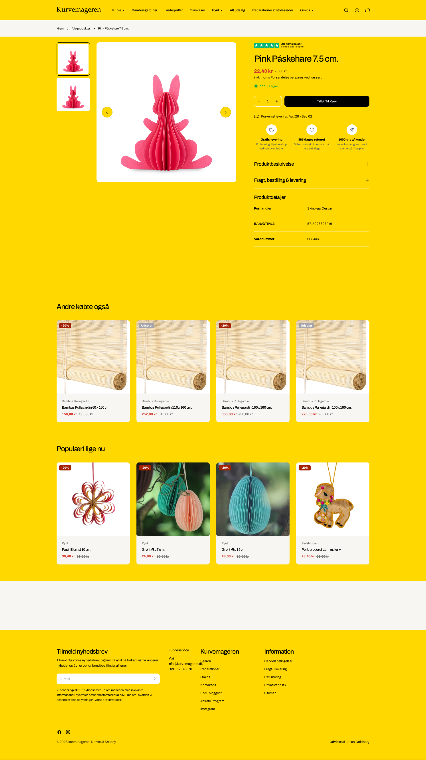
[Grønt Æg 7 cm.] (173, 499)
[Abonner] (154, 679)
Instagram (207, 709)
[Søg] (346, 10)
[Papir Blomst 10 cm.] (93, 499)
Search (205, 661)
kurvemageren (78, 742)
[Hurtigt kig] (123, 330)
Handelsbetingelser (278, 661)
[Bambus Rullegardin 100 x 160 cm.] (332, 357)
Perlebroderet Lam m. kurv (321, 549)
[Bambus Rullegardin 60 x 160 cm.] (93, 357)
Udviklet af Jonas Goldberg (349, 742)
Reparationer (209, 669)
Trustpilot (359, 148)
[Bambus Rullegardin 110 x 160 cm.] (173, 357)
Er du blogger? (211, 693)
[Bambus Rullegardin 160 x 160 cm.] (253, 357)
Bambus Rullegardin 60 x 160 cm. (86, 407)
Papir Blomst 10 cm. (76, 549)
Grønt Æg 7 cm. (153, 549)
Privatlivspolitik (275, 685)
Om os (205, 677)
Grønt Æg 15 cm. (234, 549)
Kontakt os (208, 685)
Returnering (272, 677)
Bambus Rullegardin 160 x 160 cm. (247, 407)
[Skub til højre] (225, 112)
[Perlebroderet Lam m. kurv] (332, 499)
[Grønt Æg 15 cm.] (253, 499)
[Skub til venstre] (107, 112)
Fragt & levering (275, 669)
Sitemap (270, 693)
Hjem (60, 28)
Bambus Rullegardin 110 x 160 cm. (167, 407)
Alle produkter (81, 28)
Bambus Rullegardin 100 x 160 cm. (327, 407)
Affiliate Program (212, 701)
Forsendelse (280, 77)
